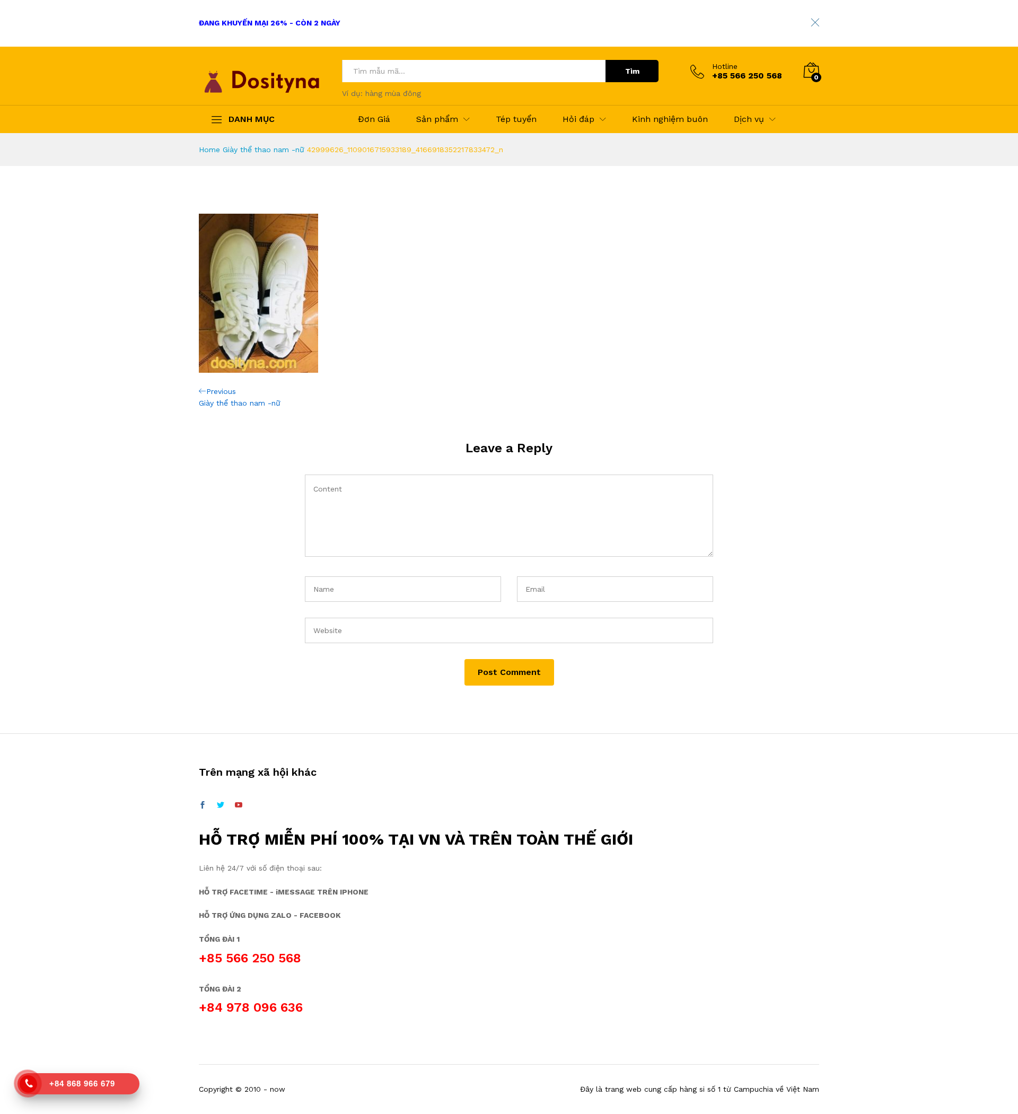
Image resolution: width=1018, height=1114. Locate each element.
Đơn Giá (374, 119)
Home (209, 149)
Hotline (725, 66)
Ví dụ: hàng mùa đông (381, 93)
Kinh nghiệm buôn (670, 119)
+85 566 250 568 (250, 958)
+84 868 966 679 (82, 1083)
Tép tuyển (516, 119)
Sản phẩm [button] (437, 119)
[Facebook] (203, 805)
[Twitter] (221, 805)
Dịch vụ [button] (749, 119)
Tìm (632, 71)
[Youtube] (239, 805)
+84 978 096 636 (251, 1007)
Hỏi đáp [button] (578, 119)
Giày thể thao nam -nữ (263, 149)
